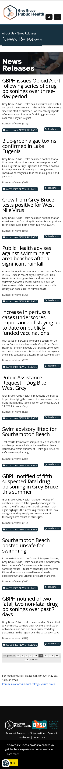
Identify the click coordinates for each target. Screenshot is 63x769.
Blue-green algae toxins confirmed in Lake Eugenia (29, 146)
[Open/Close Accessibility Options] (6, 763)
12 (46, 655)
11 (41, 655)
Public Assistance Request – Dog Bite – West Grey (26, 382)
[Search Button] (49, 17)
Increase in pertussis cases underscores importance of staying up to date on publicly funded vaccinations (31, 322)
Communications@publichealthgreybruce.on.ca (28, 684)
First (4, 655)
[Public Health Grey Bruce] (24, 12)
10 (35, 655)
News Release (28, 130)
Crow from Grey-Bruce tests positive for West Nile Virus (28, 205)
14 (57, 655)
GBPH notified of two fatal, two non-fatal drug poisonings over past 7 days (30, 606)
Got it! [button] (11, 762)
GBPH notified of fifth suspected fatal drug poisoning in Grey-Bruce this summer (30, 483)
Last (36, 659)
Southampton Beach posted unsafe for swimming (26, 545)
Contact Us (39, 737)
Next (32, 659)
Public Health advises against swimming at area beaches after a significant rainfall (26, 255)
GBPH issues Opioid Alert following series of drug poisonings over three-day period (31, 88)
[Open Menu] (57, 17)
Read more (53, 129)
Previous (11, 655)
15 (27, 659)
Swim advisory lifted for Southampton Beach (29, 431)
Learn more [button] (12, 754)
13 (51, 655)
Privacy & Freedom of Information (25, 733)
